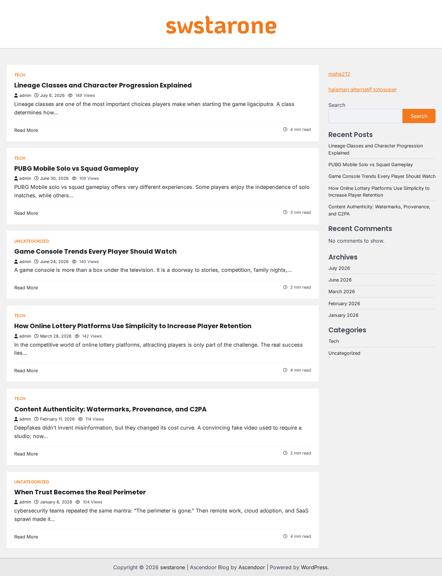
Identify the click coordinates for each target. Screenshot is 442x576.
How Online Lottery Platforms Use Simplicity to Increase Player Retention (132, 325)
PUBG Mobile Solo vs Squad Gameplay (76, 168)
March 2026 (341, 291)
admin (25, 95)
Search (336, 105)
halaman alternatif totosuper (362, 89)
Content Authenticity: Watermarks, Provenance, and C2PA (110, 409)
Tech (19, 75)
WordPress (314, 567)
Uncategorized (31, 241)
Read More (26, 130)
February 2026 (344, 303)
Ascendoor (251, 567)
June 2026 (340, 279)
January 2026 (343, 315)
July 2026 (339, 268)
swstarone (221, 23)
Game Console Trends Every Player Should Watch (95, 251)
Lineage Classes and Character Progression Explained (103, 85)
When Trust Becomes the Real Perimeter (80, 492)
